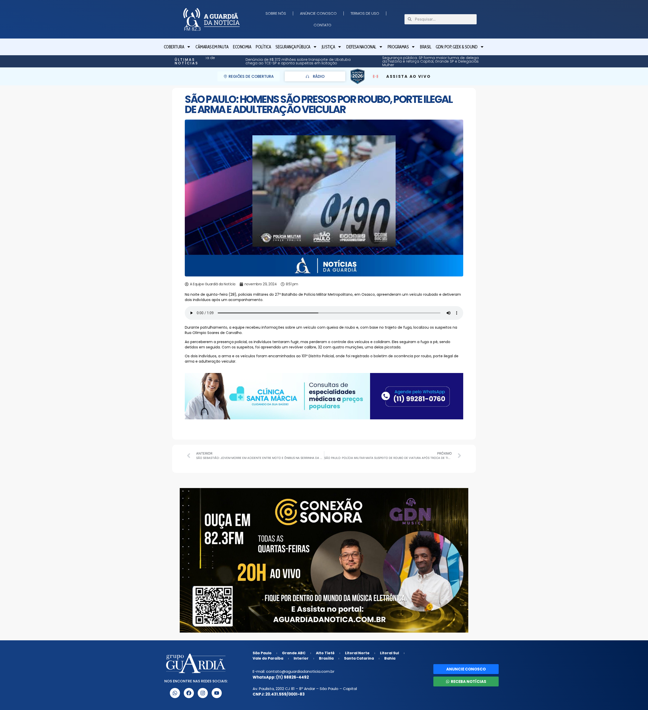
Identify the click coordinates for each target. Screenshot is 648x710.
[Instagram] (203, 693)
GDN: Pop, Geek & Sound (456, 46)
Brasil (425, 46)
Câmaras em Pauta (211, 46)
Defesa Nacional (361, 46)
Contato (322, 25)
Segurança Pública (292, 46)
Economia (242, 46)
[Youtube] (217, 693)
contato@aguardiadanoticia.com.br (300, 671)
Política (263, 46)
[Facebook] (189, 693)
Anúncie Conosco (318, 13)
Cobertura (174, 46)
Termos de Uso (365, 13)
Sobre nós (276, 13)
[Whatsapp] (175, 693)
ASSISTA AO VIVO (408, 76)
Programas (398, 46)
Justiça (328, 46)
